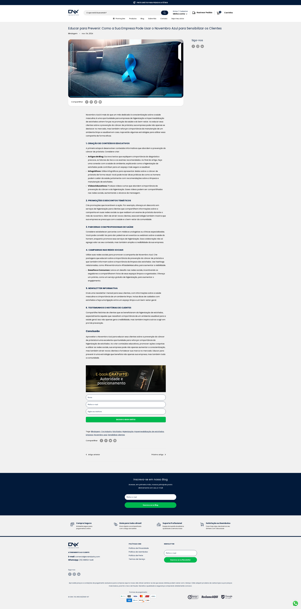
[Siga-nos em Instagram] (197, 46)
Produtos (133, 18)
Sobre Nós (152, 18)
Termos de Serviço (137, 559)
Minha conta (179, 13)
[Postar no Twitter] (95, 102)
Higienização (128, 431)
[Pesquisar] (164, 13)
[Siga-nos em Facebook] (193, 46)
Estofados (117, 431)
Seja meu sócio (177, 18)
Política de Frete (136, 555)
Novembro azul (100, 435)
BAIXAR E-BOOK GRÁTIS (125, 419)
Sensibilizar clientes (116, 435)
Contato (163, 18)
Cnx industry (106, 431)
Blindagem (72, 33)
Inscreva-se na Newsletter (180, 560)
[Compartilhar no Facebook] (86, 102)
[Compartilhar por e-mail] (100, 102)
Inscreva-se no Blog (150, 505)
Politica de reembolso (138, 552)
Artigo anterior (94, 454)
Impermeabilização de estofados (149, 431)
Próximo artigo (157, 454)
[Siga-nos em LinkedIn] (202, 46)
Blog (142, 18)
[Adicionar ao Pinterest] (91, 102)
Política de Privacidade (139, 548)
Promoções (120, 18)
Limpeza (89, 435)
